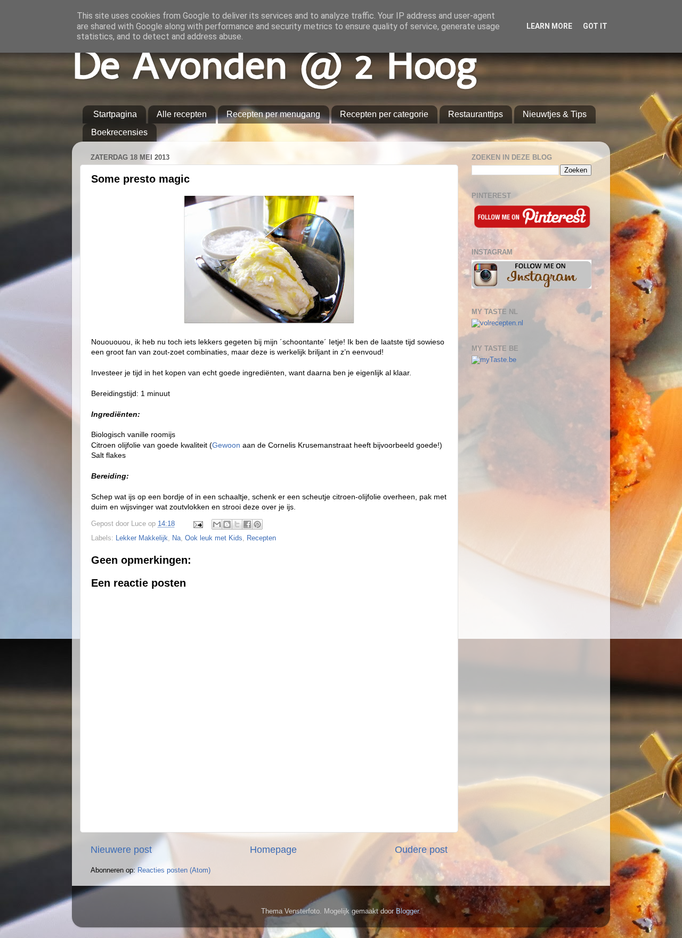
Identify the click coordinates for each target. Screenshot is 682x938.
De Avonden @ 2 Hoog (274, 63)
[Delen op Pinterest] (257, 524)
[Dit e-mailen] (217, 524)
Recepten (261, 538)
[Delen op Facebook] (247, 524)
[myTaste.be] (494, 360)
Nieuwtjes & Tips (555, 114)
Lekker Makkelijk (142, 538)
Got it (595, 26)
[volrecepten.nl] (497, 323)
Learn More (549, 26)
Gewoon (226, 445)
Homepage (273, 849)
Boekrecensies (119, 132)
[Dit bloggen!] (227, 524)
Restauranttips (475, 114)
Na (176, 538)
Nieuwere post (121, 849)
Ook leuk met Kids (213, 538)
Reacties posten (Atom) (173, 870)
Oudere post (421, 849)
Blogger (407, 911)
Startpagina (115, 114)
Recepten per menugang (273, 114)
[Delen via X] (237, 524)
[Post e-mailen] (197, 524)
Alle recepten (182, 114)
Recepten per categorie (384, 114)
